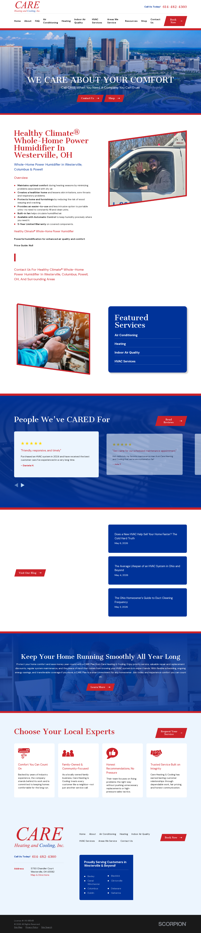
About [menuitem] (27, 21)
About (92, 834)
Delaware (116, 888)
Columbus (93, 888)
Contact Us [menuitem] (155, 21)
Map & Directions (40, 874)
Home (82, 834)
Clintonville (116, 880)
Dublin (91, 892)
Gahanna (116, 892)
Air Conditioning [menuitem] (50, 21)
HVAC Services (87, 840)
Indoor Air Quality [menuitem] (80, 21)
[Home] (27, 6)
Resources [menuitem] (131, 21)
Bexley (91, 876)
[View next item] (23, 485)
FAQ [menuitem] (37, 21)
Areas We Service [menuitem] (112, 21)
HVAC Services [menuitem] (97, 21)
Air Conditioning (107, 834)
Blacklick (115, 875)
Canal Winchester (94, 882)
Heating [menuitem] (66, 21)
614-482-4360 (175, 6)
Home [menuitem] (17, 21)
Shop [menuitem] (144, 21)
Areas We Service (107, 840)
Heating (124, 834)
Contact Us (22, 269)
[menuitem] (18, 927)
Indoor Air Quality (141, 834)
